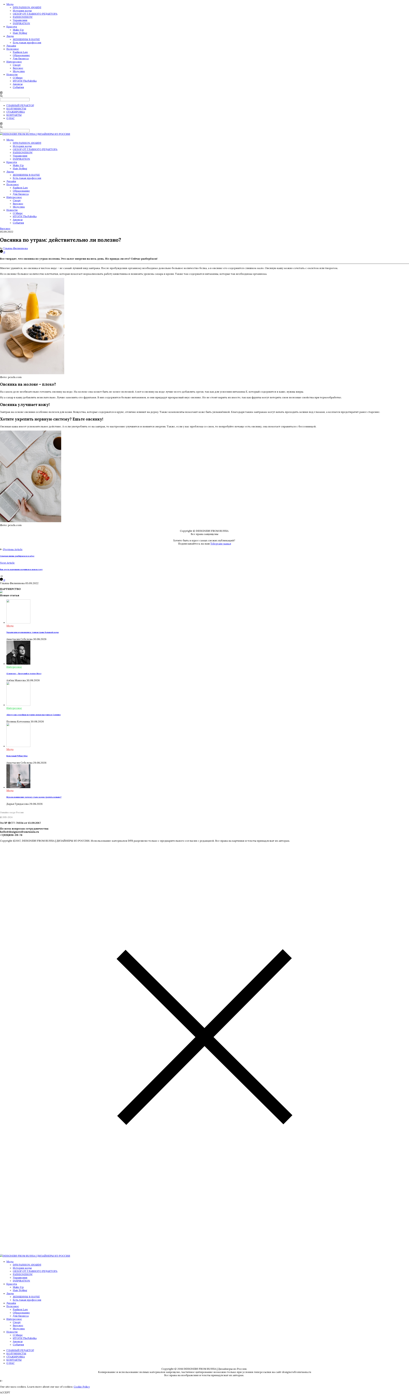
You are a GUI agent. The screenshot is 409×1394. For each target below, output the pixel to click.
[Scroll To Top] (1, 1381)
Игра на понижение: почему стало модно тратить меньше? (34, 797)
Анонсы (18, 84)
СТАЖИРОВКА (15, 111)
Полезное (12, 48)
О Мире (18, 77)
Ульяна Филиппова (15, 248)
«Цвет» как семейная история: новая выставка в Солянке (33, 715)
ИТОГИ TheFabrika (25, 80)
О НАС (10, 118)
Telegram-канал (220, 543)
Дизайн (11, 45)
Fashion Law (20, 52)
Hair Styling (20, 32)
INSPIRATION (21, 23)
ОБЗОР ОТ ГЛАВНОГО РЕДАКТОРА (35, 13)
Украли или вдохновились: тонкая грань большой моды (32, 632)
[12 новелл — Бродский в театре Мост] (18, 663)
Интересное (14, 61)
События (18, 87)
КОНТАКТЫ (14, 115)
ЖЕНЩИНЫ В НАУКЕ (26, 39)
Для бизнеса (21, 58)
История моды (22, 10)
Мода (9, 4)
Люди (10, 36)
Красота (11, 26)
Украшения (20, 20)
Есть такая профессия (27, 42)
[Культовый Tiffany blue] (18, 746)
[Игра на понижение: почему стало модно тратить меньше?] (18, 787)
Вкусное (18, 68)
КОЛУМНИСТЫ (16, 108)
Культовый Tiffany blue (17, 756)
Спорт (17, 64)
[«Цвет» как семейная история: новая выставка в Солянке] (18, 704)
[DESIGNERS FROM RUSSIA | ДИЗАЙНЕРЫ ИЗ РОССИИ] (35, 134)
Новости (12, 74)
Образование (21, 55)
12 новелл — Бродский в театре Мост (23, 673)
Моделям (19, 71)
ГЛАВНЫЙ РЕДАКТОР (20, 105)
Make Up (18, 29)
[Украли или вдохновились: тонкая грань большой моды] (18, 622)
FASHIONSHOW (23, 17)
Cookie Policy (82, 1386)
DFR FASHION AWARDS (27, 7)
